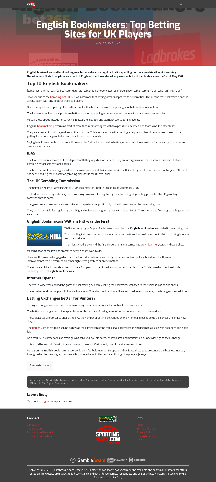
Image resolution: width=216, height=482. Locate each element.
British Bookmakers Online (62, 380)
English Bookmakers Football (115, 380)
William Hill (151, 244)
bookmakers (44, 126)
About (140, 424)
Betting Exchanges (43, 328)
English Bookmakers (88, 380)
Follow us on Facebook (40, 432)
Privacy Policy (144, 432)
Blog (139, 440)
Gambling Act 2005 (61, 97)
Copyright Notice (146, 436)
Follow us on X (35, 428)
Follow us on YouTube (40, 436)
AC (118, 43)
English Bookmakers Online (145, 380)
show (46, 365)
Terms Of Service (147, 428)
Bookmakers (38, 380)
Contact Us (33, 424)
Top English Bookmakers (55, 383)
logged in (47, 401)
